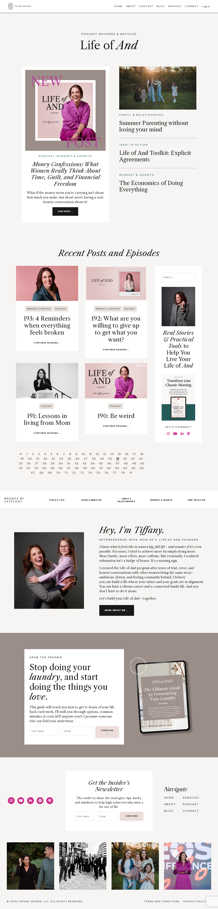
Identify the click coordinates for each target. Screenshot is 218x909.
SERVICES (191, 797)
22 (45, 458)
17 (134, 454)
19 (22, 458)
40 (61, 463)
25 (69, 458)
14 (112, 454)
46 (109, 463)
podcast (60, 309)
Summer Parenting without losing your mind (153, 126)
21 (37, 458)
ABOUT (170, 804)
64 (125, 468)
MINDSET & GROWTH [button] (161, 500)
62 (109, 468)
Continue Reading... (47, 343)
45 (101, 463)
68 (41, 472)
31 (117, 458)
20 (30, 458)
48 (126, 463)
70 (58, 472)
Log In (205, 6)
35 (20, 463)
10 (83, 454)
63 (117, 468)
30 (110, 458)
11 (90, 454)
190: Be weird (116, 416)
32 (125, 458)
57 (69, 468)
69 (50, 472)
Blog (161, 6)
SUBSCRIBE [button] (132, 816)
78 (123, 472)
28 (94, 458)
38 (44, 463)
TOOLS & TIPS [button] (56, 500)
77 (115, 472)
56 (61, 468)
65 (133, 468)
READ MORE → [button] (65, 211)
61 (101, 468)
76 (106, 472)
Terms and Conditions (161, 901)
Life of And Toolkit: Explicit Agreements (155, 156)
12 (97, 454)
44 (93, 463)
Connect (192, 6)
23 (53, 458)
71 (66, 472)
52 (28, 468)
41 (68, 463)
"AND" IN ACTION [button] (196, 500)
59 (85, 468)
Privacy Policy (195, 901)
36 (28, 463)
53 (36, 468)
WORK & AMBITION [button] (91, 500)
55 (52, 468)
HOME (169, 797)
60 (93, 468)
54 (44, 468)
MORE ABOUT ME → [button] (117, 610)
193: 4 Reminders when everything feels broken (47, 325)
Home (118, 6)
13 (104, 454)
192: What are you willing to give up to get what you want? (116, 329)
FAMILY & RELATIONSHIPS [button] (126, 500)
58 (77, 468)
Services (175, 6)
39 (52, 463)
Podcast (146, 6)
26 (77, 458)
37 (36, 463)
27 (86, 458)
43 (84, 463)
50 (142, 463)
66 (142, 468)
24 (61, 458)
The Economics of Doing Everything (151, 186)
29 (102, 458)
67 (33, 472)
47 (117, 463)
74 (90, 472)
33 (133, 458)
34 (141, 458)
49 (134, 463)
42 (76, 463)
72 (74, 472)
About (131, 6)
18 (141, 454)
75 (98, 472)
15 (119, 454)
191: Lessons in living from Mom (47, 420)
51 (20, 468)
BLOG (168, 810)
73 (82, 472)
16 (126, 454)
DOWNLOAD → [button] (107, 731)
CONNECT (191, 810)
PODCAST (191, 804)
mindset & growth (39, 309)
